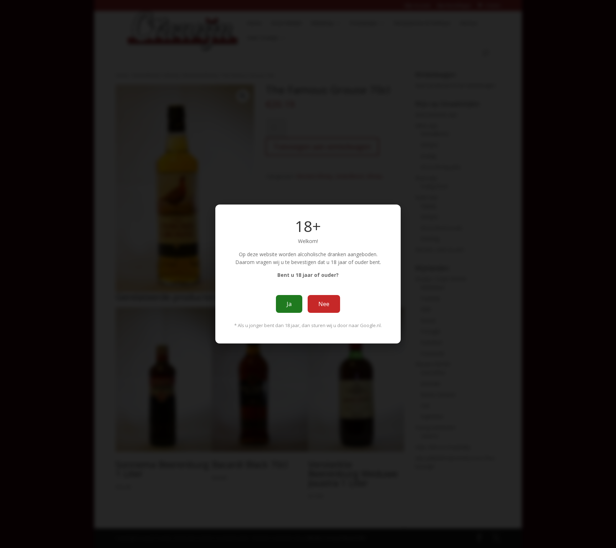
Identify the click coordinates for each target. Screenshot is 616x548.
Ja (289, 304)
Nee (323, 304)
